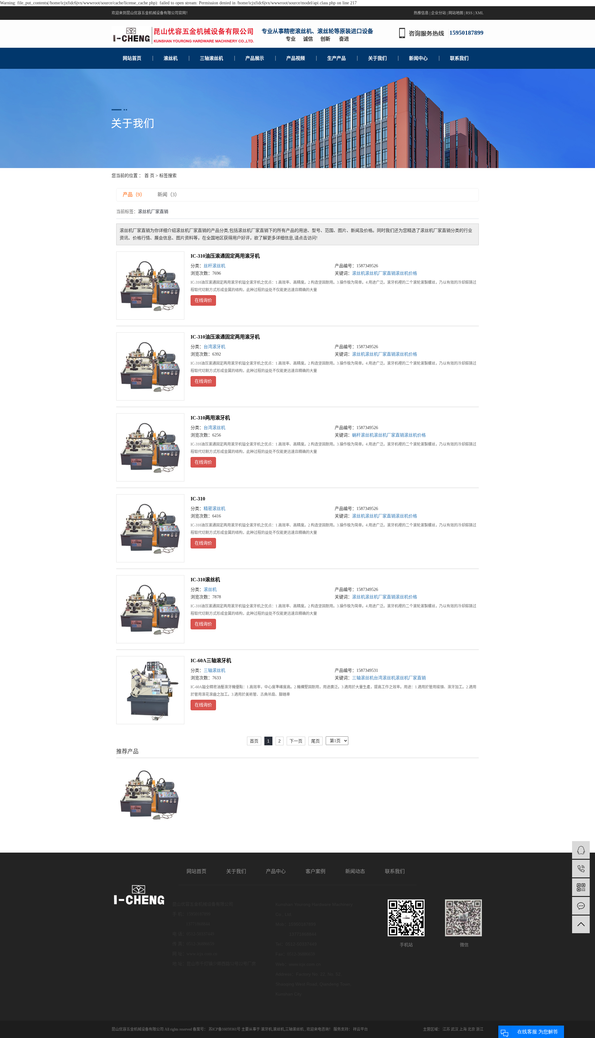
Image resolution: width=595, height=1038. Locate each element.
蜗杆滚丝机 (363, 435)
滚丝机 (171, 58)
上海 (463, 1029)
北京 (471, 1029)
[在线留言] (581, 906)
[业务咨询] (581, 850)
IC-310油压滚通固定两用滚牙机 (225, 256)
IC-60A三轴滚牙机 (211, 660)
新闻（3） (168, 194)
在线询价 (203, 300)
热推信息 (421, 13)
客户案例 (315, 871)
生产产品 (336, 58)
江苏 (446, 1029)
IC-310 (198, 498)
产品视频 (295, 58)
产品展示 (254, 58)
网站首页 (132, 58)
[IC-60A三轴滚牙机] (150, 690)
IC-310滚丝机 (205, 579)
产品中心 (276, 871)
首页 (254, 741)
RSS (469, 13)
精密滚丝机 (214, 508)
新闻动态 (355, 871)
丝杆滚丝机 (214, 266)
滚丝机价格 (406, 273)
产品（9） (134, 194)
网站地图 (455, 13)
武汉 (454, 1029)
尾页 (315, 741)
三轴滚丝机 (211, 58)
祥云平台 (360, 1029)
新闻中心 (418, 58)
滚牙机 (266, 1029)
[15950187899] (581, 868)
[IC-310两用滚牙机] (150, 447)
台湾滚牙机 (214, 346)
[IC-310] (150, 528)
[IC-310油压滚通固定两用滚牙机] (150, 285)
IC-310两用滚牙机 (210, 417)
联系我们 (459, 58)
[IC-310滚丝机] (150, 609)
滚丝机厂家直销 (380, 273)
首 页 (149, 175)
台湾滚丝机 (214, 427)
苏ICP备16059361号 (224, 1029)
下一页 (295, 741)
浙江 (479, 1029)
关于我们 (377, 58)
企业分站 (438, 13)
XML (479, 13)
